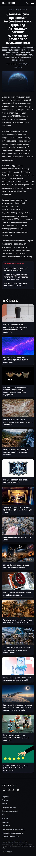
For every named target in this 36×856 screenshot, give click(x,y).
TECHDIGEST (8, 3)
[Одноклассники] (13, 790)
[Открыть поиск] (27, 3)
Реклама (5, 819)
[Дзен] (18, 790)
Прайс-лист (6, 825)
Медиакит (5, 822)
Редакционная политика (10, 836)
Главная (11, 9)
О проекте (5, 797)
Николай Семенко (12, 64)
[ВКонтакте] (4, 790)
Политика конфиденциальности (13, 830)
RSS (3, 815)
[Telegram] (9, 790)
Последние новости (9, 808)
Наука (25, 9)
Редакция (5, 800)
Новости (18, 9)
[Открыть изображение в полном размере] (18, 81)
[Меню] (32, 3)
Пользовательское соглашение (13, 833)
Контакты (5, 804)
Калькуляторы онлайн (10, 811)
